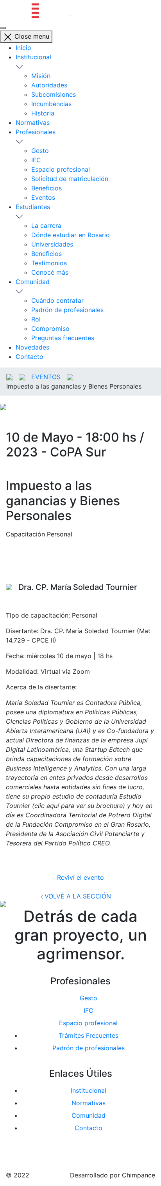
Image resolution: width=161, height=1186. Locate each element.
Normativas (33, 122)
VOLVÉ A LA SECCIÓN (77, 896)
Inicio (23, 47)
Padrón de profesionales (67, 310)
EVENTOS (46, 377)
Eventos (43, 197)
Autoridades (49, 85)
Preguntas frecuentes (62, 338)
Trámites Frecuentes (88, 1035)
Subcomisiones (53, 94)
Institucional (33, 57)
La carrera (46, 225)
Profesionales (35, 132)
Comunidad (33, 282)
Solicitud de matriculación (69, 179)
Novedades (32, 347)
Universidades (52, 244)
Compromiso (50, 328)
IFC (36, 160)
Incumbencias (51, 104)
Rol (36, 319)
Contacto (29, 356)
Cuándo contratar (57, 300)
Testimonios (49, 263)
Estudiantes (33, 207)
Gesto (40, 150)
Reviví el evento (80, 877)
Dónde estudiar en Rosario (70, 235)
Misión (40, 76)
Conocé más (49, 272)
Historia (42, 113)
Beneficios (46, 188)
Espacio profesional (60, 169)
